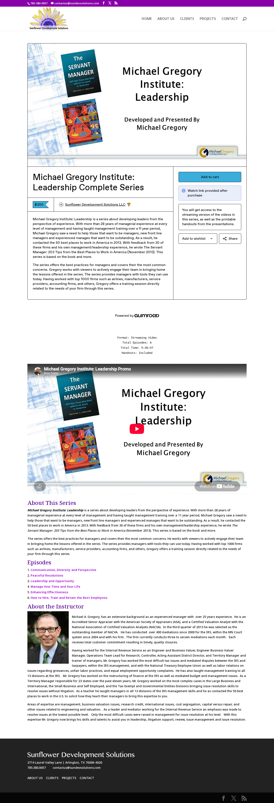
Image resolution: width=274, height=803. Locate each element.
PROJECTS (208, 19)
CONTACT (230, 19)
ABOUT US (165, 19)
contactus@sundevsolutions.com (77, 768)
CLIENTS (187, 19)
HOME (147, 19)
